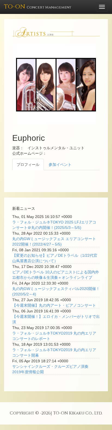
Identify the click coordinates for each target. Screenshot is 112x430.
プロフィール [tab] (28, 164)
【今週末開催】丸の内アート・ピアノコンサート (54, 305)
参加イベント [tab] (60, 164)
